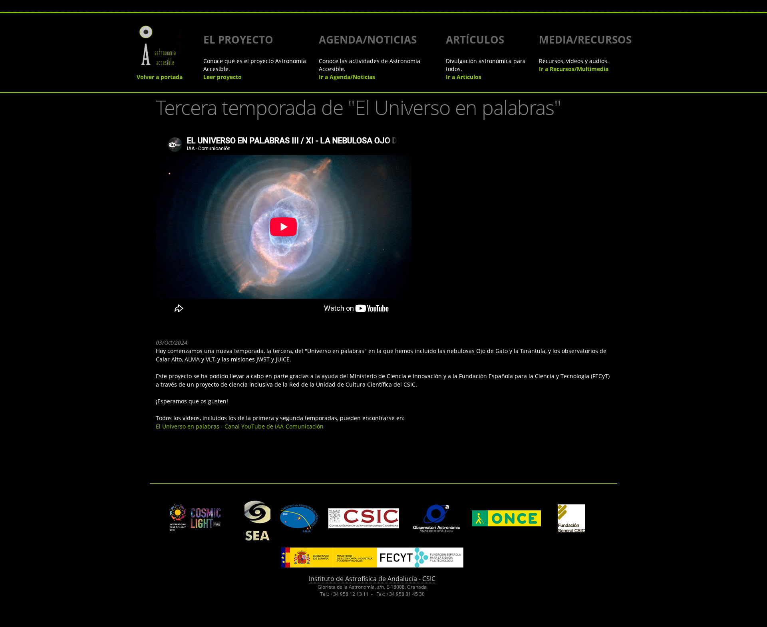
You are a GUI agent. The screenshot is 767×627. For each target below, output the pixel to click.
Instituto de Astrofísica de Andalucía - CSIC (372, 578)
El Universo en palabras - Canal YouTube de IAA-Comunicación (240, 426)
